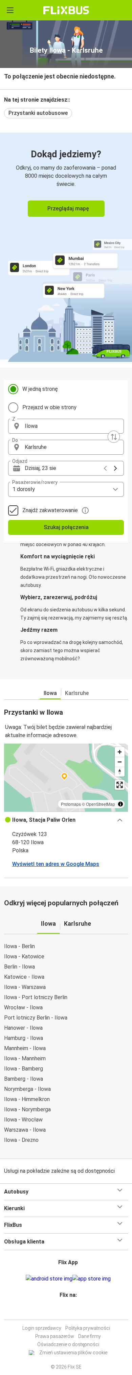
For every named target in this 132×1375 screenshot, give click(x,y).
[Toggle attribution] (120, 804)
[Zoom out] (120, 762)
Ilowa (50, 693)
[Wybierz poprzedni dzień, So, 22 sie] (105, 468)
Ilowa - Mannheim (25, 1058)
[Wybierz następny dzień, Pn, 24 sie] (115, 468)
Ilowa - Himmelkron (27, 1099)
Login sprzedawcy (41, 1328)
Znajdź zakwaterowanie (50, 510)
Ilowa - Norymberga (27, 1109)
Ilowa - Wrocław (23, 1119)
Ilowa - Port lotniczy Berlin (35, 997)
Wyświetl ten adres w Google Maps (55, 864)
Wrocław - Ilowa (23, 1007)
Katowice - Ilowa (24, 977)
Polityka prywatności (87, 1328)
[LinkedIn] (69, 1311)
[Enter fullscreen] (120, 785)
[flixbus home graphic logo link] (66, 10)
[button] (66, 426)
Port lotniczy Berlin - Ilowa (35, 1017)
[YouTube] (67, 1311)
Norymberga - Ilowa (27, 1089)
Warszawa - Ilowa (25, 1130)
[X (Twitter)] (71, 1311)
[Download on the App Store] (91, 1279)
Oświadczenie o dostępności (68, 1344)
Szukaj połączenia (66, 527)
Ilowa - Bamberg (23, 1068)
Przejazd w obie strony (49, 407)
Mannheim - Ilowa (25, 1048)
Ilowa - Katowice (24, 956)
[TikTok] (73, 1311)
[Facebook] (63, 1311)
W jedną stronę (40, 389)
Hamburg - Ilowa (23, 1038)
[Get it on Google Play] (49, 1279)
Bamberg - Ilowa (23, 1079)
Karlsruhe (77, 693)
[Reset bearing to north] (120, 772)
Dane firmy (89, 1336)
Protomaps (71, 804)
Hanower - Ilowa (23, 1028)
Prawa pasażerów (54, 1336)
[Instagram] (65, 1311)
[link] (66, 246)
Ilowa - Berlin (19, 946)
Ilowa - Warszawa (25, 987)
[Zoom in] (120, 752)
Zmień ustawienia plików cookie (73, 1352)
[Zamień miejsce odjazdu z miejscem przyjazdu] (114, 437)
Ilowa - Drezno (21, 1140)
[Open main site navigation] (10, 10)
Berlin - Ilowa (19, 966)
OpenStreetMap (100, 804)
